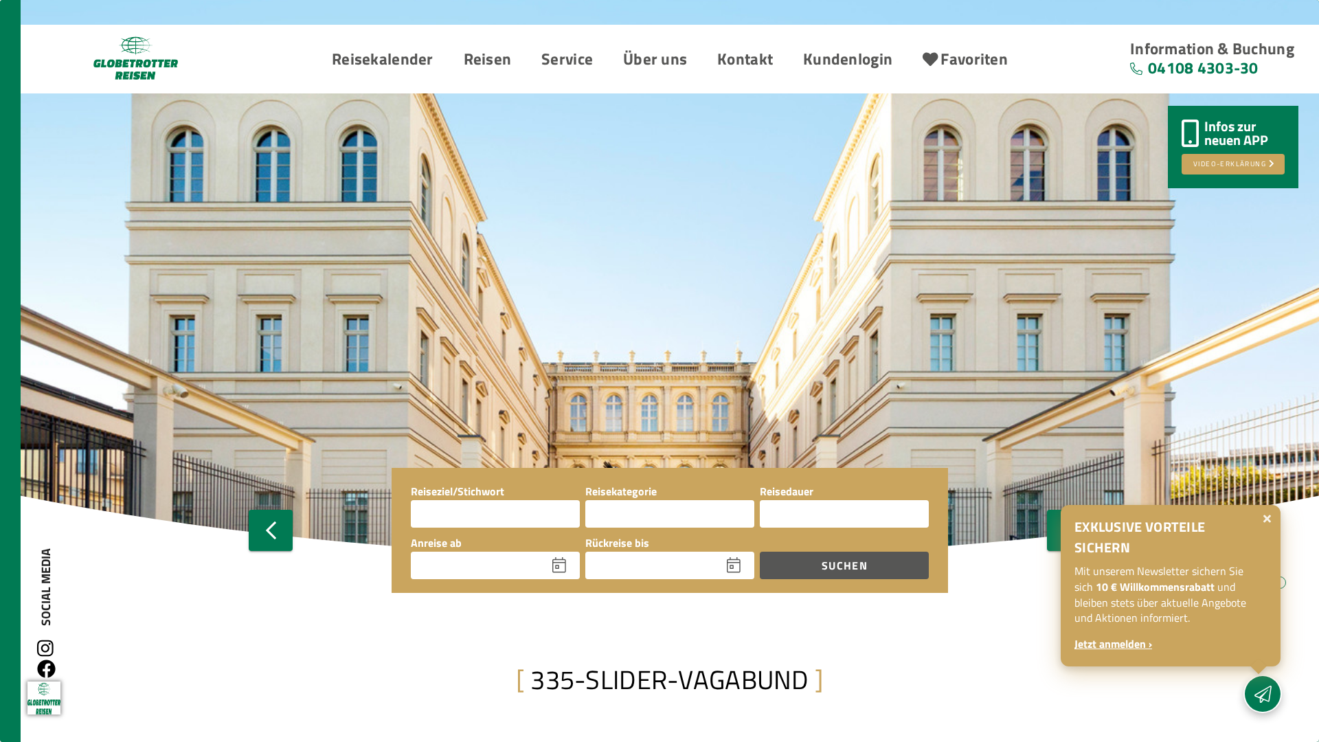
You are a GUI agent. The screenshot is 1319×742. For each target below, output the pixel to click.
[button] (382, 60)
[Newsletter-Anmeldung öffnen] (1263, 694)
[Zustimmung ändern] (43, 698)
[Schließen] (1267, 518)
